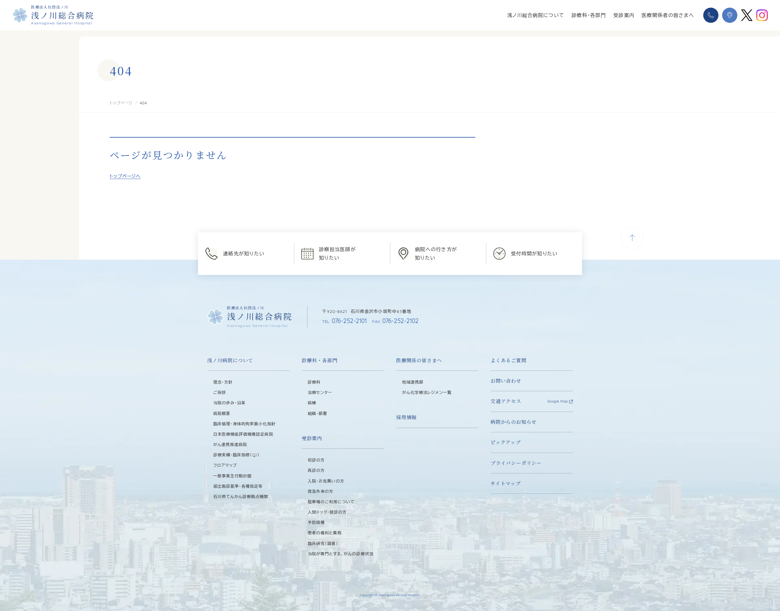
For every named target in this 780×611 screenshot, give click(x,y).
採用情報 (406, 417)
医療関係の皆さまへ (419, 360)
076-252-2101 (344, 321)
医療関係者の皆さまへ (668, 15)
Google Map (558, 401)
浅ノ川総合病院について (535, 15)
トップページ (121, 102)
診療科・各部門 (589, 15)
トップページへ (125, 176)
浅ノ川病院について (230, 360)
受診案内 (623, 15)
